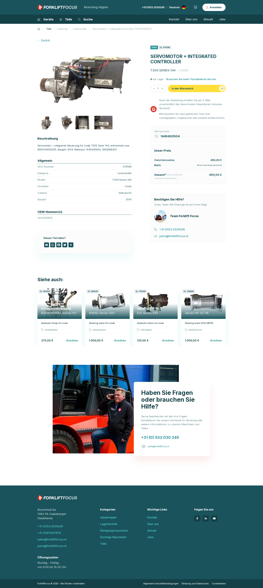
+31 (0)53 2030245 (153, 7)
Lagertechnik (108, 524)
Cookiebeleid (219, 583)
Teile (48, 28)
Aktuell (208, 19)
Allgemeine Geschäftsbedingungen (161, 583)
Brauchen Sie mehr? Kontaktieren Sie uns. (191, 79)
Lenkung (62, 28)
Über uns (191, 19)
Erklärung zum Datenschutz (195, 583)
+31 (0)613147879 (49, 532)
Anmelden (216, 7)
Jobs (222, 19)
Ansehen (72, 340)
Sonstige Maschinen (113, 537)
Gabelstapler (108, 517)
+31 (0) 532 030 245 (160, 437)
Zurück (45, 40)
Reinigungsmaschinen (114, 530)
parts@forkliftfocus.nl (158, 446)
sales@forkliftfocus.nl (51, 539)
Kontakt (174, 19)
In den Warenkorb (182, 88)
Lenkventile (79, 28)
